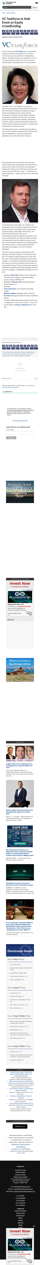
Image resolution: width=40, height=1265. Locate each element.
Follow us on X (20, 1126)
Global (20, 1225)
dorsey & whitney (22, 354)
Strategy (23, 352)
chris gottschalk (14, 354)
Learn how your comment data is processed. (18, 386)
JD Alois (20, 37)
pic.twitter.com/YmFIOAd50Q (20, 1149)
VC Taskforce (20, 51)
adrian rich (32, 352)
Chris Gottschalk (10, 289)
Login (36, 378)
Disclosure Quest (20, 1174)
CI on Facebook (20, 1198)
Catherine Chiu (16, 282)
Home (4, 13)
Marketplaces (20, 1215)
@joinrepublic (25, 1144)
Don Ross (7, 296)
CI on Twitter (20, 1195)
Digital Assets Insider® (20, 1177)
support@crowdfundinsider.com (23, 1189)
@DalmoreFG (16, 1144)
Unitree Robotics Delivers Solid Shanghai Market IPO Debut (21, 1089)
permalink (28, 355)
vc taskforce (16, 355)
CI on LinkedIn (20, 1200)
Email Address (10, 430)
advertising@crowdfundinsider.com (24, 1191)
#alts (28, 1142)
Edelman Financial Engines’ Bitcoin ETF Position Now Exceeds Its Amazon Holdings (21, 1082)
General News (11, 13)
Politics (20, 1218)
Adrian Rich (14, 275)
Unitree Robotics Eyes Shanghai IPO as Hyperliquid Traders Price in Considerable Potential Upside (21, 1105)
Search (34, 7)
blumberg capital (6, 354)
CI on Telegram (20, 1205)
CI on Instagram (20, 1203)
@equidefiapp (21, 1147)
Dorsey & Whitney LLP (23, 305)
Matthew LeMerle (10, 293)
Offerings (20, 1223)
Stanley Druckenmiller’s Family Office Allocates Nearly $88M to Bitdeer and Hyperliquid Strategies (21, 1074)
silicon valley (10, 355)
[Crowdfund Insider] (9, 3)
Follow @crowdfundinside (20, 421)
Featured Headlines (20, 1211)
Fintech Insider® (20, 1172)
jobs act (28, 354)
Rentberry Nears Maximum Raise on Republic (21, 1097)
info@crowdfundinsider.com (22, 1186)
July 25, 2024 (21, 1153)
